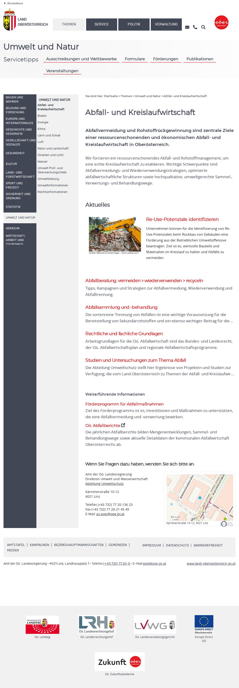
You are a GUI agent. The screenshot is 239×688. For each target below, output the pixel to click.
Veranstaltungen (62, 71)
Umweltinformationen (53, 185)
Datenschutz (177, 545)
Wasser (43, 161)
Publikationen (199, 59)
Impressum (151, 545)
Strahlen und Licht (50, 155)
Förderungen (165, 59)
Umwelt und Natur (54, 100)
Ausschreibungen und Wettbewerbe (81, 59)
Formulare (135, 59)
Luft (40, 142)
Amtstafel (16, 545)
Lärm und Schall (49, 135)
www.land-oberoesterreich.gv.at (211, 563)
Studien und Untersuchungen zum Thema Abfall (135, 360)
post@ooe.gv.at (154, 563)
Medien (13, 550)
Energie (43, 122)
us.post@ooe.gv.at (110, 514)
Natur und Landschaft (53, 148)
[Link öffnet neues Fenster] (221, 19)
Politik (134, 24)
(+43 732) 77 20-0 (116, 563)
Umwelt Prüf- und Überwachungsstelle (52, 170)
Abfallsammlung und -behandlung (121, 307)
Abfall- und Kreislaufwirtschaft (51, 107)
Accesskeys (15, 3)
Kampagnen (39, 545)
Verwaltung (166, 24)
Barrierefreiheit (208, 545)
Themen (69, 24)
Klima (41, 129)
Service (102, 24)
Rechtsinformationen (52, 192)
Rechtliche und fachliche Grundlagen (124, 334)
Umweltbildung (48, 179)
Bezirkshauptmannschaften (79, 545)
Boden (42, 115)
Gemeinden (118, 545)
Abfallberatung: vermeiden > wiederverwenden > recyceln (144, 281)
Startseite (111, 96)
